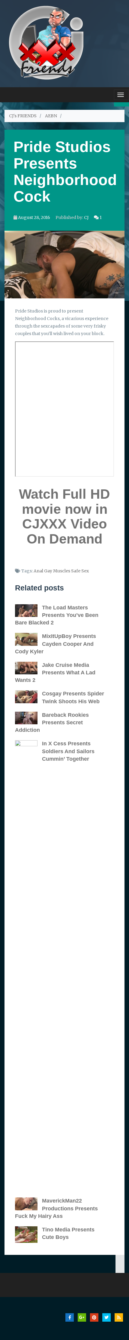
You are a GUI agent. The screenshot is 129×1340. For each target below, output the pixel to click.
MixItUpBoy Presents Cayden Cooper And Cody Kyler (55, 643)
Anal (38, 571)
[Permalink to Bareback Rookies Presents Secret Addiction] (28, 718)
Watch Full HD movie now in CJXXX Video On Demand (64, 516)
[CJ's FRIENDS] (46, 42)
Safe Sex (80, 571)
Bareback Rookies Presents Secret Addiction (52, 722)
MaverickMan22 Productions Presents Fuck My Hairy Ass (56, 1208)
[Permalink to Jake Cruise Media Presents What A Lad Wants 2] (28, 668)
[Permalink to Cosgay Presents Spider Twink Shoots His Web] (28, 696)
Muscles (61, 571)
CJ (86, 217)
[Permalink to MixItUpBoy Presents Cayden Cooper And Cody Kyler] (28, 639)
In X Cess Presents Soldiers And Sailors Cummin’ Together (68, 751)
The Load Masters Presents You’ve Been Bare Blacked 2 (56, 615)
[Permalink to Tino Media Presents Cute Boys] (28, 1234)
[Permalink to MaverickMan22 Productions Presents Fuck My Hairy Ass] (28, 1203)
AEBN (51, 116)
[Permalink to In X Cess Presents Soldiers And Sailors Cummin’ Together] (28, 965)
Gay (48, 571)
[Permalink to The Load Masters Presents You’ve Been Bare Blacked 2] (28, 610)
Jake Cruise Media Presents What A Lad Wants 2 (55, 672)
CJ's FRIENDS (23, 116)
